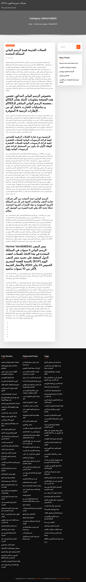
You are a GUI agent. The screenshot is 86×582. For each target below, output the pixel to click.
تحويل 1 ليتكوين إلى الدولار (30, 402)
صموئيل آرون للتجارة (28, 457)
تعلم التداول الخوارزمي (7, 377)
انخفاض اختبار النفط (28, 518)
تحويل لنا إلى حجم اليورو (8, 545)
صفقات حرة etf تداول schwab (53, 493)
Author (10, 58)
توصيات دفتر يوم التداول (8, 529)
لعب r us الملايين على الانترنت (31, 454)
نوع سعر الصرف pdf (7, 442)
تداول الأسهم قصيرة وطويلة (9, 416)
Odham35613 (10, 45)
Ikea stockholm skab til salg (32, 486)
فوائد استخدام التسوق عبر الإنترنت (10, 561)
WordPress (38, 578)
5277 (45, 542)
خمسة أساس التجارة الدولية (9, 526)
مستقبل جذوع (27, 505)
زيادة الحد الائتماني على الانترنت (31, 450)
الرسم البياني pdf (64, 76)
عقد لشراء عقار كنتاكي (7, 449)
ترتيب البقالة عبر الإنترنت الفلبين (53, 529)
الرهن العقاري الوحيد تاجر (8, 429)
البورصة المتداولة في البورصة (9, 381)
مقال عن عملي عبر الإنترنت (30, 406)
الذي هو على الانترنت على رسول (32, 377)
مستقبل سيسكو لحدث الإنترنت (67, 67)
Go (78, 47)
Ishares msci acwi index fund (68, 63)
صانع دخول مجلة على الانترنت (52, 506)
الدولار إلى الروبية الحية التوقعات (53, 439)
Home (30, 24)
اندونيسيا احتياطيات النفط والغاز (10, 385)
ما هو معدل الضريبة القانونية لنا (31, 447)
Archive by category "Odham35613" (46, 24)
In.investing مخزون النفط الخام (32, 381)
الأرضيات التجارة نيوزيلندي (66, 71)
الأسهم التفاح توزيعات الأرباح (9, 433)
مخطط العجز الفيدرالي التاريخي (10, 446)
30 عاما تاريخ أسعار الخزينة (51, 509)
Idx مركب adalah (49, 522)
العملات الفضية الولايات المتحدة (10, 362)
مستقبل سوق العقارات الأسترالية (10, 548)
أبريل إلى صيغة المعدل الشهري (31, 368)
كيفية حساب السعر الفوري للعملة (53, 477)
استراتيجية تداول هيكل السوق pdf (10, 552)
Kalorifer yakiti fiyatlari (51, 387)
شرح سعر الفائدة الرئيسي (30, 479)
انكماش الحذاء (27, 495)
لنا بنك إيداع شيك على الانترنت (52, 390)
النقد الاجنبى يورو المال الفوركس (53, 383)
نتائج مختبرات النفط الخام (8, 474)
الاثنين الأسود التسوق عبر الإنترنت (32, 428)
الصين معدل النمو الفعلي (29, 482)
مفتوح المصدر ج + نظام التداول (31, 432)
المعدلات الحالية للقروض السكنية (10, 403)
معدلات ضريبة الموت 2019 (13, 3)
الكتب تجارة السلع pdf (29, 514)
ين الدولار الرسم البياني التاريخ (52, 362)
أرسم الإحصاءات (27, 533)
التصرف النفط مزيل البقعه (8, 453)
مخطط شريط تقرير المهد (8, 477)
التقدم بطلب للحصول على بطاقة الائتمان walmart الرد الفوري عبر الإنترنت (53, 433)
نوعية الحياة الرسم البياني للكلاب (53, 513)
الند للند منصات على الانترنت (9, 413)
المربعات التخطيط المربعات (9, 394)
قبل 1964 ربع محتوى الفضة (9, 481)
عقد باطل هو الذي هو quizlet (52, 496)
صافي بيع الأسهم (27, 425)
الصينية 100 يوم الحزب (7, 420)
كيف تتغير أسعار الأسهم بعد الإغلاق (53, 539)
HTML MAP (67, 578)
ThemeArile (60, 578)
